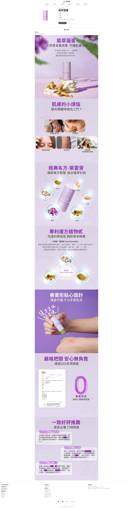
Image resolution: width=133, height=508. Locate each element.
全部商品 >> (47, 484)
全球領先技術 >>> (4, 488)
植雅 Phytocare (48, 490)
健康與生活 (3, 493)
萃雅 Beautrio (47, 491)
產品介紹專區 (47, 486)
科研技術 (3, 496)
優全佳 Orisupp (48, 495)
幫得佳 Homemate (48, 494)
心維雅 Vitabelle (48, 493)
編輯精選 (3, 492)
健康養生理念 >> (4, 486)
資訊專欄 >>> (3, 491)
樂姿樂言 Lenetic (48, 496)
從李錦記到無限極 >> (5, 484)
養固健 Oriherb (47, 489)
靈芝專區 (3, 497)
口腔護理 (3, 494)
